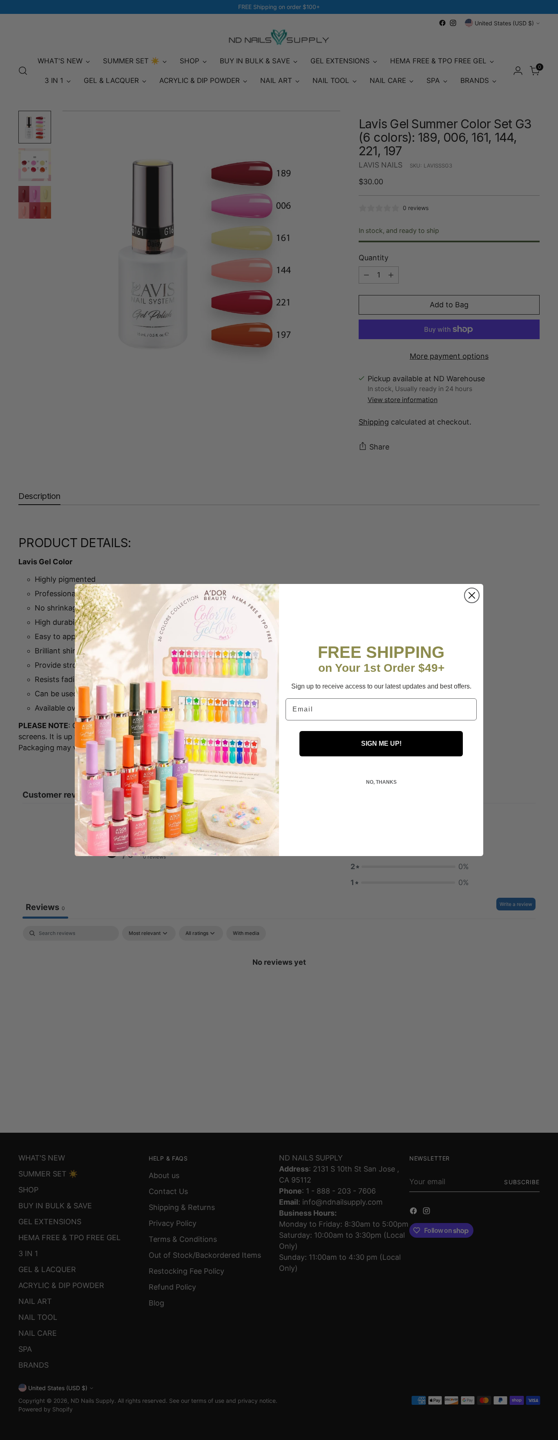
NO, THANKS (381, 782)
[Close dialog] (471, 595)
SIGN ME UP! (381, 743)
